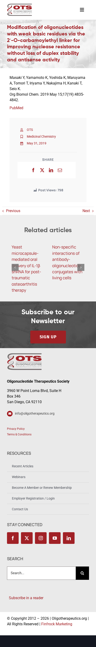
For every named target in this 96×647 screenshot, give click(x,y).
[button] (15, 267)
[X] (42, 170)
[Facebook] (33, 170)
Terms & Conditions (19, 434)
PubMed (16, 108)
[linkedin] (69, 538)
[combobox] (41, 573)
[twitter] (27, 538)
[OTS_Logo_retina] (19, 5)
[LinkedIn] (51, 170)
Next (86, 211)
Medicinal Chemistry (41, 136)
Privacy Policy (16, 428)
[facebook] (13, 538)
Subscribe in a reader (25, 598)
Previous (13, 211)
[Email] (59, 170)
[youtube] (55, 538)
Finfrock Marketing (56, 624)
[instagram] (41, 538)
